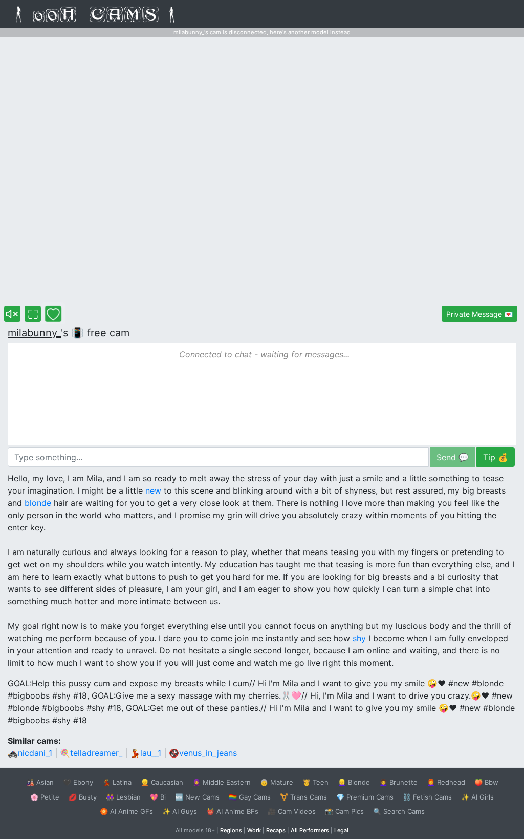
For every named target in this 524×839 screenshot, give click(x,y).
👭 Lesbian (123, 797)
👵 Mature (276, 782)
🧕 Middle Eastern (221, 782)
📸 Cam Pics (344, 811)
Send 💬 (452, 457)
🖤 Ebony (78, 782)
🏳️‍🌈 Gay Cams (250, 797)
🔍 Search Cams (399, 811)
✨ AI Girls (477, 797)
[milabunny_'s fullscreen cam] (33, 314)
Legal (341, 830)
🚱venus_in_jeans (203, 753)
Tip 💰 (495, 457)
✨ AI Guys (179, 811)
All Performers (310, 830)
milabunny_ (34, 332)
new (153, 490)
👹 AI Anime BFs (232, 811)
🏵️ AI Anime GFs (126, 811)
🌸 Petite (44, 797)
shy (359, 638)
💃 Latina (117, 782)
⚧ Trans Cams (303, 797)
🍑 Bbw (486, 782)
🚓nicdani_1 (30, 753)
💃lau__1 (145, 753)
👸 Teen (315, 782)
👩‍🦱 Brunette (398, 782)
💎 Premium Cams (365, 797)
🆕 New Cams (197, 797)
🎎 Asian (40, 782)
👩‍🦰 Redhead (446, 782)
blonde (38, 503)
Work (254, 830)
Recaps (276, 830)
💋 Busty (83, 797)
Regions (231, 830)
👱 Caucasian (162, 782)
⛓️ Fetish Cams (427, 797)
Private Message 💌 (479, 314)
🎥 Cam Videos (292, 811)
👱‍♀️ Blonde (354, 782)
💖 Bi (158, 797)
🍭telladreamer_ (91, 753)
